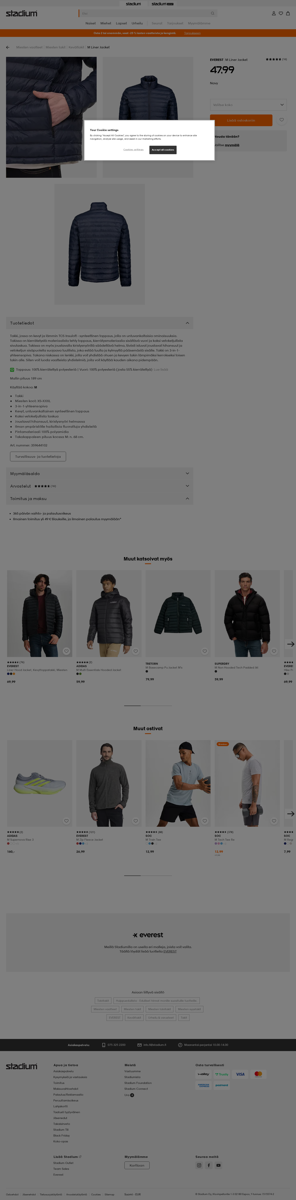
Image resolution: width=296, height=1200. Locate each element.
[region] (149, 140)
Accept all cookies (163, 150)
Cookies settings (133, 149)
